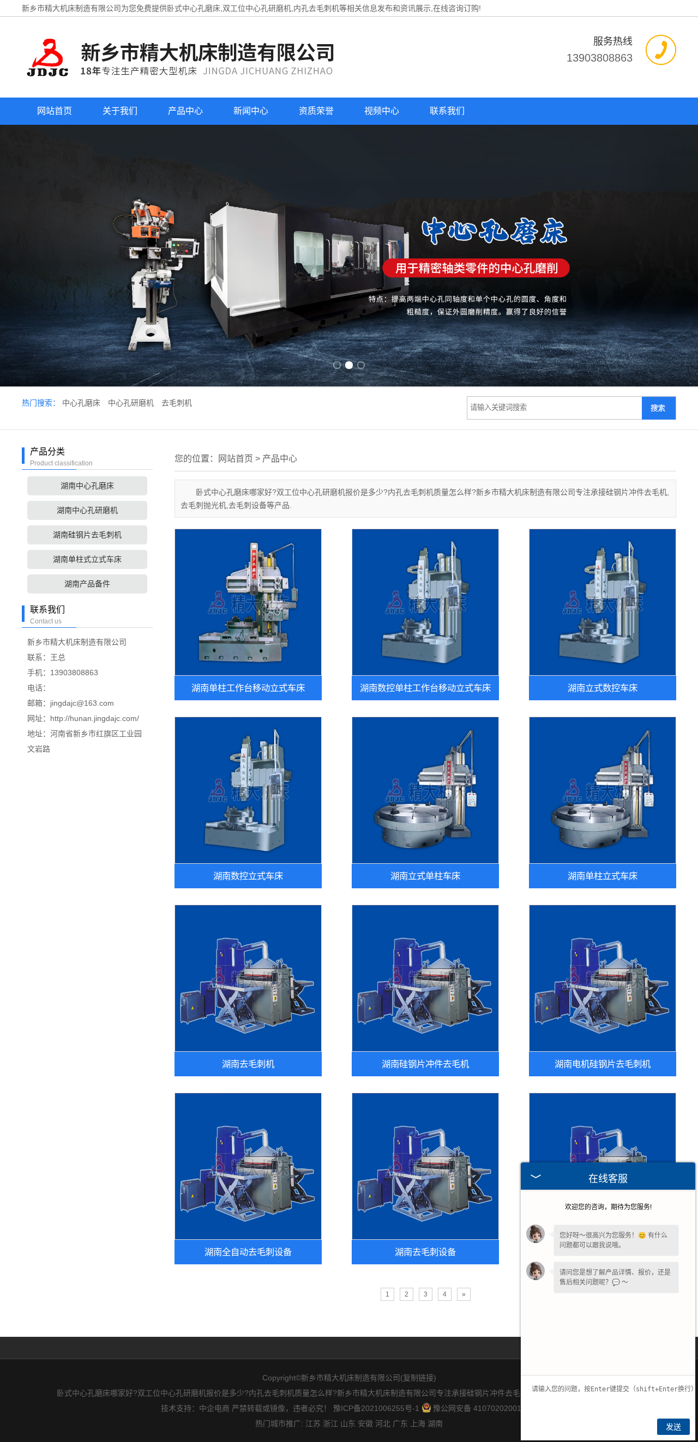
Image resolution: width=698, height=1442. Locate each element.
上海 (417, 1423)
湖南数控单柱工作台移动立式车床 (425, 688)
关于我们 (120, 111)
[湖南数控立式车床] (248, 790)
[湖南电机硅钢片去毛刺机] (602, 978)
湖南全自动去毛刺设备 (248, 1252)
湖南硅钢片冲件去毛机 (425, 1064)
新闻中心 (250, 111)
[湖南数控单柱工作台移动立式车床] (425, 602)
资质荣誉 (316, 111)
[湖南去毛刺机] (248, 978)
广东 (400, 1423)
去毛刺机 (176, 402)
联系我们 (447, 111)
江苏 (313, 1423)
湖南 (435, 1423)
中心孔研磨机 (132, 402)
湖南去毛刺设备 (425, 1252)
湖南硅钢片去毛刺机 (87, 534)
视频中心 (381, 111)
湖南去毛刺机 (248, 1064)
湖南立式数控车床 (602, 688)
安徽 (365, 1423)
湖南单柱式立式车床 (87, 559)
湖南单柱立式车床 (602, 876)
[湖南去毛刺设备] (425, 1166)
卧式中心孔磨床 (193, 8)
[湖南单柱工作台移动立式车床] (248, 602)
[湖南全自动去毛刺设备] (248, 1166)
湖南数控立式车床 (248, 876)
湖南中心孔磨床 (87, 485)
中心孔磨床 (82, 402)
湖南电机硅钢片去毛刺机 (603, 1064)
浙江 (330, 1423)
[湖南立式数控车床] (602, 602)
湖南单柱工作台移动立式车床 (248, 688)
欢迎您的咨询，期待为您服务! (608, 1207)
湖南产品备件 (87, 583)
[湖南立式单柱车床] (425, 790)
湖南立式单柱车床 (425, 876)
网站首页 (54, 111)
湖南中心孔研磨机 (87, 510)
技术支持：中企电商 (195, 1408)
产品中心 (185, 111)
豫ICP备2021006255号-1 (376, 1408)
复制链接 (418, 1377)
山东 (348, 1423)
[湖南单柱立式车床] (602, 790)
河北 (382, 1423)
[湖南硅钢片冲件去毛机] (425, 978)
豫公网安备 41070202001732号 (487, 1408)
